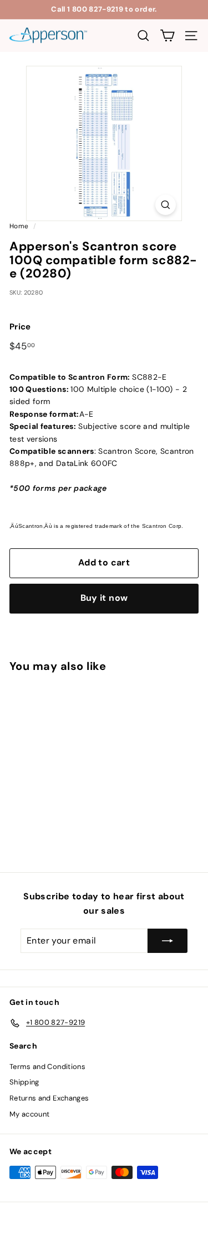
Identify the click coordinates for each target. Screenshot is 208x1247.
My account (29, 1114)
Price (20, 326)
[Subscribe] (167, 941)
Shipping (24, 1082)
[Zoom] (165, 205)
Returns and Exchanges (49, 1098)
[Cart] (167, 35)
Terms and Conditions (47, 1066)
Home (18, 226)
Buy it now (104, 598)
